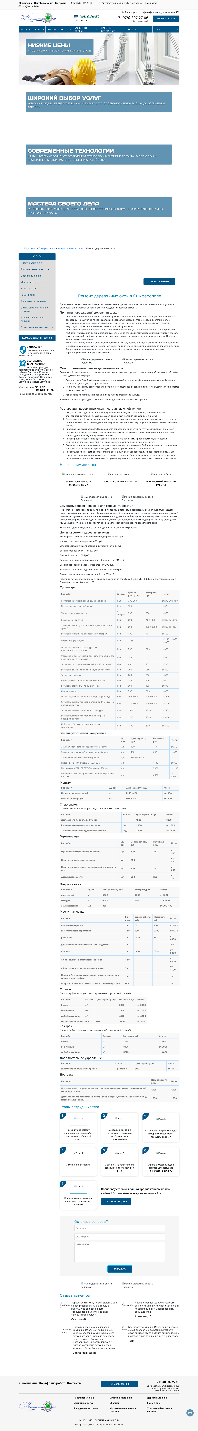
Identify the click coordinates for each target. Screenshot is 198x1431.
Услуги (132, 29)
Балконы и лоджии (81, 29)
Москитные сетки (31, 282)
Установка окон (30, 29)
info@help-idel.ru (30, 6)
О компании (26, 3)
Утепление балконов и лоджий (33, 319)
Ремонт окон (55, 29)
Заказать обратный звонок (37, 338)
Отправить (119, 1269)
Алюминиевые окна (32, 269)
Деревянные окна (31, 275)
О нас (158, 29)
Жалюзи (25, 288)
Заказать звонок (166, 18)
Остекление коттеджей (34, 327)
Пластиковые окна (31, 262)
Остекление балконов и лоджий (34, 309)
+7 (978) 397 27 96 (82, 3)
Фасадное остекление (108, 29)
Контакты (60, 3)
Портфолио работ (44, 3)
